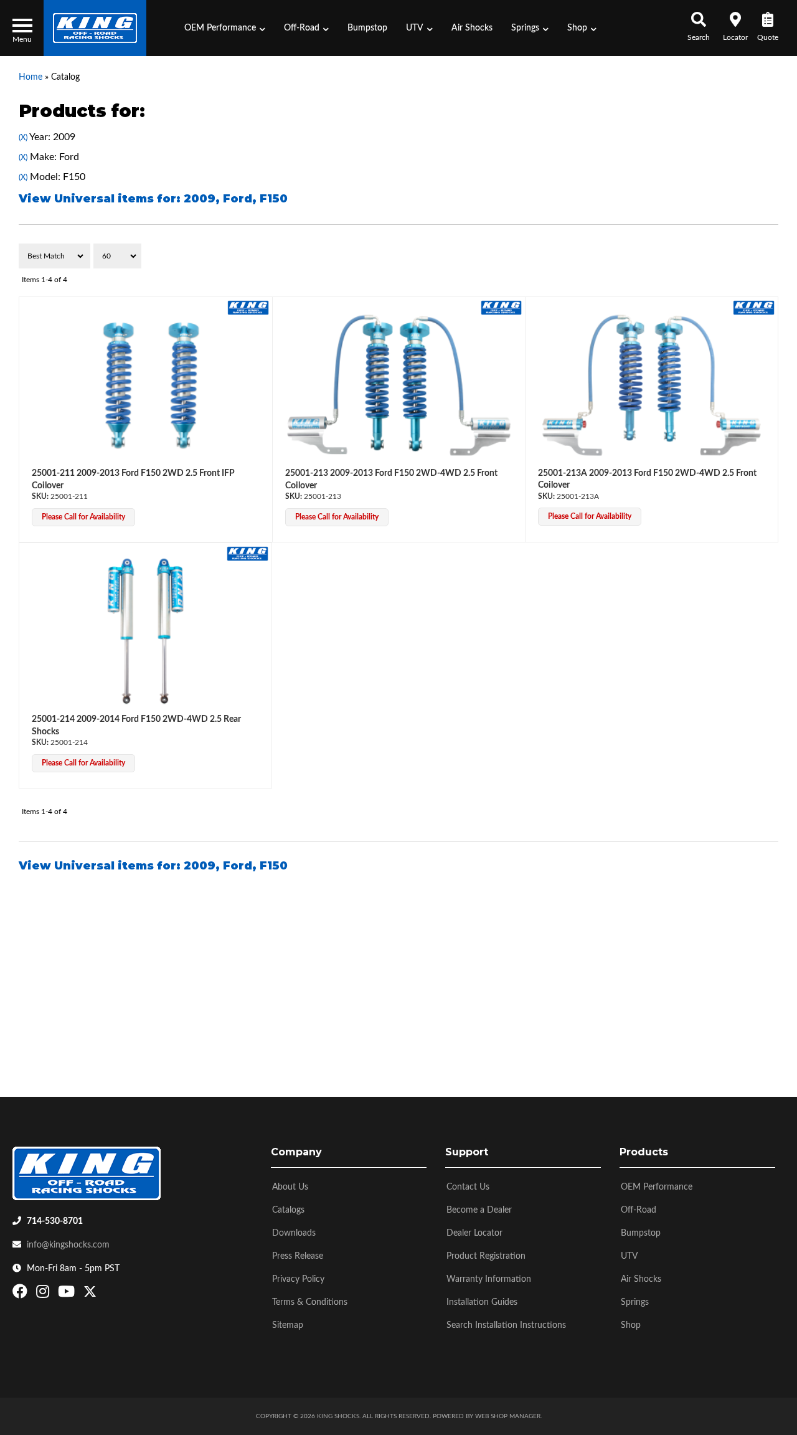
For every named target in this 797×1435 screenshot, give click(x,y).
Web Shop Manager (507, 1416)
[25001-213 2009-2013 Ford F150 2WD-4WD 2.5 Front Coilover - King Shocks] (501, 307)
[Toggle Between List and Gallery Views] (751, 256)
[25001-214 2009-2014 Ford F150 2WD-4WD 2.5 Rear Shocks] (145, 631)
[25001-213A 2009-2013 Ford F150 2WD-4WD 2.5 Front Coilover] (651, 385)
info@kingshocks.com (68, 1245)
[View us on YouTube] (68, 1294)
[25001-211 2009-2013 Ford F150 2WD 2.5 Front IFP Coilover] (146, 386)
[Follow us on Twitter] (90, 1294)
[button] (225, 28)
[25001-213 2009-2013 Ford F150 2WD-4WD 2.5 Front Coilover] (399, 386)
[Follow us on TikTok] (103, 1294)
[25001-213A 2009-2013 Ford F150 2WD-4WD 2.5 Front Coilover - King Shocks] (754, 307)
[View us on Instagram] (44, 1294)
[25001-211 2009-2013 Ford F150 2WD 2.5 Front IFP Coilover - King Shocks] (248, 307)
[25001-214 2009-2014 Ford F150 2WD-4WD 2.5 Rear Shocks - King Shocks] (247, 553)
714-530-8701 (55, 1221)
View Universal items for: (153, 199)
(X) (23, 137)
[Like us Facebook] (21, 1294)
